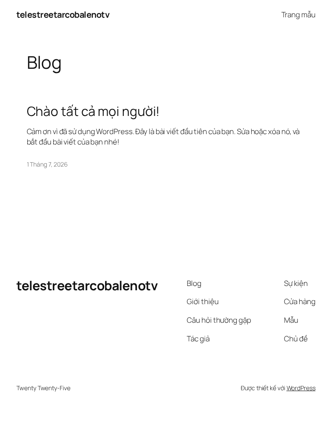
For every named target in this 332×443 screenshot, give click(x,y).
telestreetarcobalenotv (62, 14)
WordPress (301, 388)
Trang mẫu (298, 14)
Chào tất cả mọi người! (93, 111)
